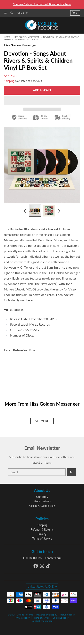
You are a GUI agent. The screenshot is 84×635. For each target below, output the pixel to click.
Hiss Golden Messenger (26, 37)
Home (7, 37)
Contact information (42, 620)
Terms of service (41, 617)
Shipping (9, 81)
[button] (42, 100)
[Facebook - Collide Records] (35, 566)
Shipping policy (61, 617)
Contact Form (53, 558)
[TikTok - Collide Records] (48, 566)
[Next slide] (59, 211)
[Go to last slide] (25, 211)
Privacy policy (22, 617)
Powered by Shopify (46, 614)
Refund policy (67, 614)
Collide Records (25, 614)
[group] (35, 211)
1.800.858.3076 (32, 558)
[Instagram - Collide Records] (42, 566)
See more (42, 421)
